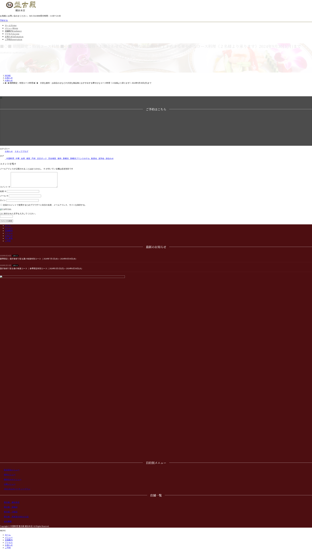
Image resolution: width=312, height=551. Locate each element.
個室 (28, 158)
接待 (59, 158)
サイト (3, 200)
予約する (4, 20)
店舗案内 (9, 231)
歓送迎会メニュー (12, 470)
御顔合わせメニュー (12, 479)
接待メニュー (10, 475)
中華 (18, 158)
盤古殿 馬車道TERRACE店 (16, 517)
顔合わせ (110, 158)
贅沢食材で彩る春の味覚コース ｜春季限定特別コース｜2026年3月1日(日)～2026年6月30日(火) (41, 268)
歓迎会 (94, 158)
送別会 (101, 158)
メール (4, 196)
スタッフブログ (21, 151)
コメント (5, 187)
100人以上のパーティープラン (17, 489)
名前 (3, 191)
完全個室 (52, 158)
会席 (23, 158)
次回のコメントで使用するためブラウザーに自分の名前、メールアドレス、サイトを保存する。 (45, 205)
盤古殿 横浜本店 (12, 502)
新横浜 (66, 158)
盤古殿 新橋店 (11, 507)
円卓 (34, 158)
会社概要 (8, 521)
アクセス (9, 233)
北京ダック (42, 158)
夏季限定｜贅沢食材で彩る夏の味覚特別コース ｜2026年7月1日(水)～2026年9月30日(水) (38, 259)
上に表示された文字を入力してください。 (18, 214)
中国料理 (10, 158)
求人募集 (9, 238)
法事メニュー (10, 484)
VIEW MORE (234, 139)
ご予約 (8, 241)
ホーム (8, 225)
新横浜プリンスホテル (80, 158)
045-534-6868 (78, 137)
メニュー (9, 228)
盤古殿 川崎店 (11, 512)
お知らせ (9, 151)
